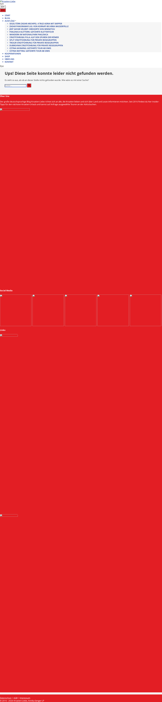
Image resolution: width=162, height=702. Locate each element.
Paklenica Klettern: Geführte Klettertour (31, 32)
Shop (7, 56)
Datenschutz (6, 698)
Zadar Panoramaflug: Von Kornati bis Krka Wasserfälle (39, 26)
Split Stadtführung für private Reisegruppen (33, 40)
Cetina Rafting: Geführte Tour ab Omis (29, 51)
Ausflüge (10, 21)
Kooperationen (13, 53)
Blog (7, 18)
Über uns (9, 59)
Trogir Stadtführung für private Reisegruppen (34, 42)
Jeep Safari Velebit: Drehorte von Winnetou (32, 29)
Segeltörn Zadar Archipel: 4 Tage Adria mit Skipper (35, 23)
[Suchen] (29, 85)
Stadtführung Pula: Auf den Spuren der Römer (34, 37)
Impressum (25, 698)
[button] (2, 4)
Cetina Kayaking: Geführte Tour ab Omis (30, 48)
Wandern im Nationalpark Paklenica (28, 34)
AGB (16, 698)
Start (7, 15)
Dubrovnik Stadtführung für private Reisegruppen (36, 45)
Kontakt (9, 62)
